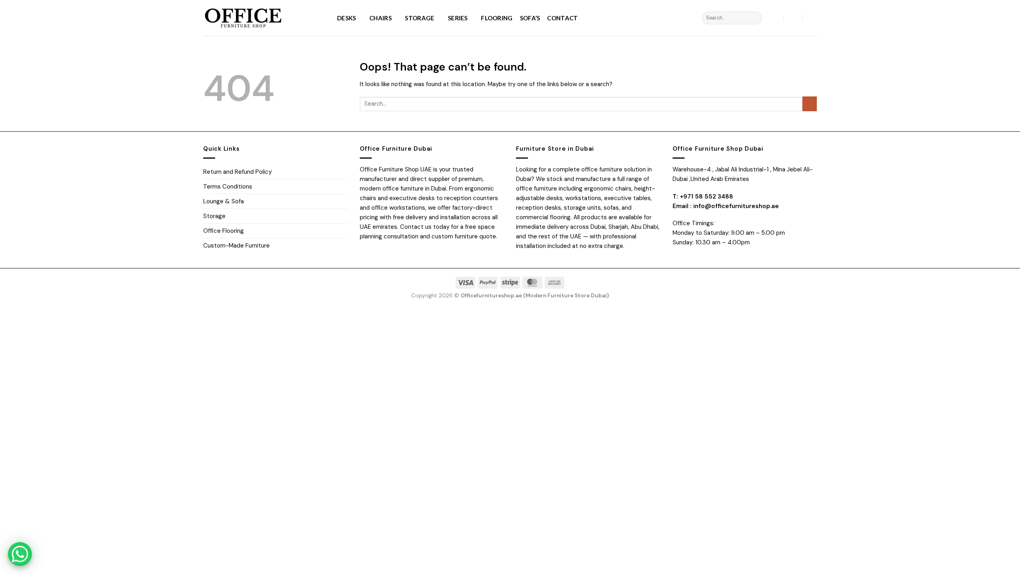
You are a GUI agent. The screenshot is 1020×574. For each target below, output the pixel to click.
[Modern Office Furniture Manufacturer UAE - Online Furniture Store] (264, 18)
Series (458, 18)
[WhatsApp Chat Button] (20, 554)
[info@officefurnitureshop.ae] (793, 18)
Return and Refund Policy (237, 172)
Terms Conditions (227, 187)
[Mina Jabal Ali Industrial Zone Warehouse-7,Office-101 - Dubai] (775, 18)
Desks (346, 18)
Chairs (380, 18)
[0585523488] (812, 18)
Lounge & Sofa (223, 201)
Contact (562, 18)
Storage (419, 18)
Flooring (496, 18)
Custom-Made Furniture (236, 246)
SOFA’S (530, 18)
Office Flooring (223, 231)
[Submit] (755, 18)
